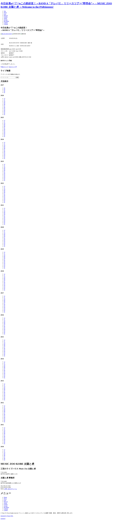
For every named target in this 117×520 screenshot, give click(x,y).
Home (5, 497)
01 (4, 92)
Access (5, 19)
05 (4, 88)
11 (4, 100)
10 (4, 101)
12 (4, 98)
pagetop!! (3, 518)
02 (4, 91)
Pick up (6, 15)
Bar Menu (6, 21)
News (5, 12)
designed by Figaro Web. (7, 516)
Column (6, 24)
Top (5, 11)
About (5, 18)
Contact (6, 22)
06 (4, 107)
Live (5, 14)
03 (4, 89)
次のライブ (12, 67)
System (5, 17)
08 (4, 104)
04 (4, 110)
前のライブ (5, 67)
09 (4, 103)
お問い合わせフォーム (10, 489)
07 (4, 105)
